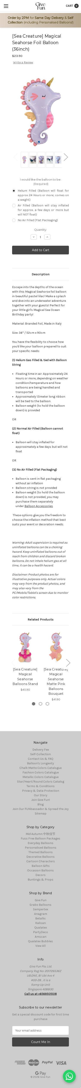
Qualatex (40, 927)
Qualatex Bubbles (40, 941)
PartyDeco (40, 932)
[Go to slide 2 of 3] (68, 662)
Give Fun (40, 900)
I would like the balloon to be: (40, 182)
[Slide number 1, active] (33, 703)
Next (65, 157)
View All (40, 946)
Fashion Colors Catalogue (40, 772)
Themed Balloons (41, 852)
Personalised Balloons (40, 847)
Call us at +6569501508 (40, 994)
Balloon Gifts (41, 866)
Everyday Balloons (40, 843)
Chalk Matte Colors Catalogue (40, 768)
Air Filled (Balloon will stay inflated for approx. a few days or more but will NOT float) (43, 210)
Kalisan (40, 923)
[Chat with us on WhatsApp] (69, 1076)
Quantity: (40, 229)
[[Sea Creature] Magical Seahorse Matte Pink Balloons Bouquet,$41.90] (55, 647)
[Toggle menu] (6, 6)
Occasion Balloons (40, 870)
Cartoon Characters (40, 861)
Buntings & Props (40, 879)
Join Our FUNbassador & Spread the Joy (41, 809)
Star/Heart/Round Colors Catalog (40, 781)
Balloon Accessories (38, 506)
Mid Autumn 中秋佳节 (40, 834)
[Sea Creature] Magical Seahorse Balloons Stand (25, 676)
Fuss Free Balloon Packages (40, 838)
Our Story (40, 795)
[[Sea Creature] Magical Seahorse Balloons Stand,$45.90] (25, 647)
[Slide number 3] (47, 703)
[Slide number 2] (40, 703)
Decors (40, 875)
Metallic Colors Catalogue (40, 777)
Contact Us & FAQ (40, 759)
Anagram (40, 914)
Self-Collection (40, 754)
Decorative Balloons (40, 857)
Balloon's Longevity (40, 763)
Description (40, 274)
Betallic (40, 918)
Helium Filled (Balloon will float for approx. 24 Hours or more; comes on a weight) (43, 195)
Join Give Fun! (40, 800)
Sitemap (40, 813)
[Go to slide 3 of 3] (13, 662)
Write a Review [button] (23, 62)
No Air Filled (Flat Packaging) (38, 220)
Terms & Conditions (41, 786)
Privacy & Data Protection (40, 791)
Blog (40, 804)
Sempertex (40, 909)
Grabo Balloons (40, 905)
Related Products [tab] (41, 619)
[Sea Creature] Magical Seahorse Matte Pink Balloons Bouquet (56, 681)
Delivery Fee (40, 749)
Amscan (40, 937)
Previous (15, 157)
